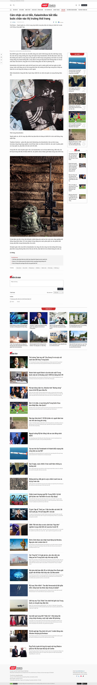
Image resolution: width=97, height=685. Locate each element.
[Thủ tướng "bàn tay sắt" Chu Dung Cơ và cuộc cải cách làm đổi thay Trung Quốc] (82, 155)
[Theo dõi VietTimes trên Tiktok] (83, 676)
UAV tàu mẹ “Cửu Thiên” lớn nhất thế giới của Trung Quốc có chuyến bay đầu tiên (46, 602)
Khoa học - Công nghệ (37, 9)
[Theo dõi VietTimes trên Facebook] (76, 676)
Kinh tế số (27, 9)
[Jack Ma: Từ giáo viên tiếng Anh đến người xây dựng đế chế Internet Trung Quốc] (39, 318)
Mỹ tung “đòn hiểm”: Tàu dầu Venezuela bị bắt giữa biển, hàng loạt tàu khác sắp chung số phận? (46, 586)
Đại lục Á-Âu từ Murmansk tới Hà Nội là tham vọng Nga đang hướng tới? (29, 261)
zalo (78, 676)
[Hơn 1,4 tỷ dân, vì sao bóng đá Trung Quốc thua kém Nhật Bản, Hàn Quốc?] (77, 117)
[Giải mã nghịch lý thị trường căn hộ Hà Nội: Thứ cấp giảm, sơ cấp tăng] (39, 337)
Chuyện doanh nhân (72, 9)
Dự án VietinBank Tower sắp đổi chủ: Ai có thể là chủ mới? (58, 344)
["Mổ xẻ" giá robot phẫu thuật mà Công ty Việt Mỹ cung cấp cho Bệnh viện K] (58, 318)
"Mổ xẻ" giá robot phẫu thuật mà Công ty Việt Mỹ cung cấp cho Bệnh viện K (57, 327)
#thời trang (56, 267)
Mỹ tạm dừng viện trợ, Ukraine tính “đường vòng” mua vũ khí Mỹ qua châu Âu (73, 177)
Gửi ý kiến (60, 288)
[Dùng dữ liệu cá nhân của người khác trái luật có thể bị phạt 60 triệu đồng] (19, 318)
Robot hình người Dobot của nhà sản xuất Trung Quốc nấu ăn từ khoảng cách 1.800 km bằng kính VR (73, 167)
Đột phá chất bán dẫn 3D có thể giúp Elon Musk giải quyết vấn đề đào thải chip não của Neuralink (46, 571)
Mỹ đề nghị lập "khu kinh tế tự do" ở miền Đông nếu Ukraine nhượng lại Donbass (46, 632)
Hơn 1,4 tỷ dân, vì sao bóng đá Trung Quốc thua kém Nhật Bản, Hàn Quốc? (75, 125)
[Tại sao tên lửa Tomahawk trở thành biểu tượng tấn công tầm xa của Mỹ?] (77, 63)
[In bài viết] (56, 22)
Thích (12, 301)
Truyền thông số (82, 9)
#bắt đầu (38, 267)
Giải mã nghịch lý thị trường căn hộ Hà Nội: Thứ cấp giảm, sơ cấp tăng (38, 344)
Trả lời (18, 301)
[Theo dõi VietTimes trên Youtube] (81, 676)
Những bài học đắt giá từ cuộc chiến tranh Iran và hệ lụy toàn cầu (75, 107)
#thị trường (50, 267)
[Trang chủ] (10, 10)
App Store (79, 683)
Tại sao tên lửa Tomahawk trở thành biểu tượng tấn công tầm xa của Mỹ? (75, 72)
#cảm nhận (19, 267)
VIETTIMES (48, 5)
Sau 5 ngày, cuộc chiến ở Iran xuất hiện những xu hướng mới (74, 89)
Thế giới (63, 9)
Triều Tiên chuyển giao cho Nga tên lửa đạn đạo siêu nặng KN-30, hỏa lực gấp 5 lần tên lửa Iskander (19, 345)
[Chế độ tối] (79, 5)
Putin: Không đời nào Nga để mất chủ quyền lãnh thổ (24, 263)
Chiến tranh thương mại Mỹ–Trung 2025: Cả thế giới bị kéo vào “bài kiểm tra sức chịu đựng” (45, 495)
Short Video (56, 9)
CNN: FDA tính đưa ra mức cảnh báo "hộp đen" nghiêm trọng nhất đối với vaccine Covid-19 (44, 526)
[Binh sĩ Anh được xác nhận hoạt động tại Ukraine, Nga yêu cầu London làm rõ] (19, 545)
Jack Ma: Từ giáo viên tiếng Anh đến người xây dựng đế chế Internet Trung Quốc (38, 327)
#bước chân (44, 267)
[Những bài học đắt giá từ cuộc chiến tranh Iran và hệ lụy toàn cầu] (77, 99)
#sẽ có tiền (25, 267)
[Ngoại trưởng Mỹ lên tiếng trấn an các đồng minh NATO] (19, 438)
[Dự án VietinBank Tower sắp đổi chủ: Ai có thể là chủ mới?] (58, 337)
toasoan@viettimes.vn (80, 671)
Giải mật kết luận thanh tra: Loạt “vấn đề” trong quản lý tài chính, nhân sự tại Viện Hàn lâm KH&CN (78, 345)
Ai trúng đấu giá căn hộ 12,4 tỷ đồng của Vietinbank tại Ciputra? (78, 326)
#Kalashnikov (31, 267)
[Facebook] (53, 22)
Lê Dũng (13, 22)
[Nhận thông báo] (76, 5)
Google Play (84, 683)
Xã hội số (15, 9)
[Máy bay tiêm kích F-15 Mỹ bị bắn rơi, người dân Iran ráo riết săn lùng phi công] (77, 134)
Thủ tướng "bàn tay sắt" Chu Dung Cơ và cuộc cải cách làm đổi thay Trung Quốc (73, 156)
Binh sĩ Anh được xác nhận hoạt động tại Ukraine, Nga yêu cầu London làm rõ (45, 541)
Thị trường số (48, 9)
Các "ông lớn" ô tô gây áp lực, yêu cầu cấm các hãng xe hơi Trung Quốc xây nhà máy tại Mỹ (44, 556)
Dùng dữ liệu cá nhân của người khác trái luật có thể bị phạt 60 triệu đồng (18, 326)
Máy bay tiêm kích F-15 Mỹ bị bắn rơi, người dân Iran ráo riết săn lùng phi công (75, 143)
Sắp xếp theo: (50, 292)
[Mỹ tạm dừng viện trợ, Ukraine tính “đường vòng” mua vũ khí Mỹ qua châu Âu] (82, 177)
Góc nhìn (21, 9)
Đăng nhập (84, 5)
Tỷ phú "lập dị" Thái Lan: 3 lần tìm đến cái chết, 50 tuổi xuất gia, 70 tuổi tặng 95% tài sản (45, 510)
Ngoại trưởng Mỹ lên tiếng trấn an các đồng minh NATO (45, 434)
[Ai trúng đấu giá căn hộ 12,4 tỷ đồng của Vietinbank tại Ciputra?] (78, 318)
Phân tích (14, 354)
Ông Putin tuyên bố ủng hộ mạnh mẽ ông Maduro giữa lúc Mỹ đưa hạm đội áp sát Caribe (45, 647)
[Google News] (60, 22)
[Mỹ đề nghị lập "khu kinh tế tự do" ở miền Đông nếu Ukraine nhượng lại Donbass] (19, 636)
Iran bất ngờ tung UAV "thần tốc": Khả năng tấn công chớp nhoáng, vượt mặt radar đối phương (44, 617)
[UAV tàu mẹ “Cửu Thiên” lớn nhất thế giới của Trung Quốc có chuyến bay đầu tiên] (19, 605)
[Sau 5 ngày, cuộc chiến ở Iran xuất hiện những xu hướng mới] (77, 81)
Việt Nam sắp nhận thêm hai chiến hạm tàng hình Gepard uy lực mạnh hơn (29, 259)
